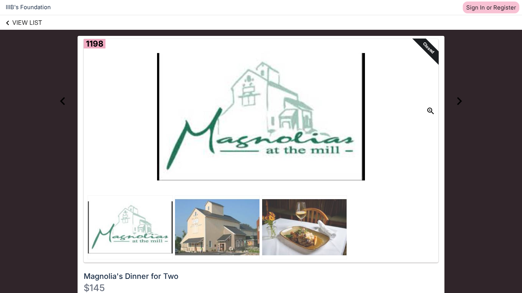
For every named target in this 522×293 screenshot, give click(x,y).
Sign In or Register (491, 7)
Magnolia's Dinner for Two (131, 276)
